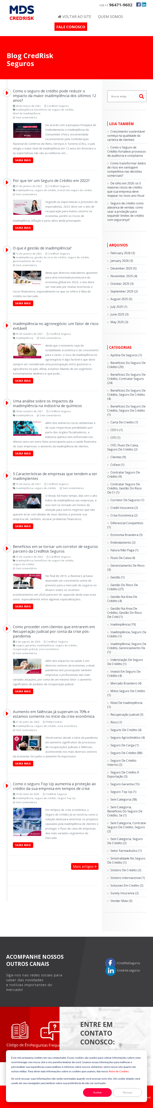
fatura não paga (124, 550)
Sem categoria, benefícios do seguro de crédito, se (124, 811)
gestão (117, 577)
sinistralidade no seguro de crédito (126, 860)
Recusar (127, 1092)
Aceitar (97, 1092)
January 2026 (121, 261)
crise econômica (49, 649)
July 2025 (118, 307)
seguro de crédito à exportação (123, 774)
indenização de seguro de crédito (125, 662)
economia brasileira (126, 535)
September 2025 (124, 291)
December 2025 (123, 268)
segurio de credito (125, 730)
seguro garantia (26, 645)
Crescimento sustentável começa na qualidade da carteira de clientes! (126, 135)
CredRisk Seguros (58, 106)
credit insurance (124, 508)
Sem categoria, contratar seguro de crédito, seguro (126, 827)
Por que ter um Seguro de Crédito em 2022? (51, 180)
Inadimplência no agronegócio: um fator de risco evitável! (56, 326)
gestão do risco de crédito (50, 257)
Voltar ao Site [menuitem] (76, 16)
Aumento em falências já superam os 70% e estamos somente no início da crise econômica (53, 714)
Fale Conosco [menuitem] (70, 26)
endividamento (122, 542)
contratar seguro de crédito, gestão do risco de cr (124, 488)
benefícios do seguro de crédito (54, 109)
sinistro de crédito (125, 870)
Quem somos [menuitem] (110, 16)
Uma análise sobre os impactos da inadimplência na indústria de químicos (47, 403)
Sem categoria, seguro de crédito (125, 841)
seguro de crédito (45, 190)
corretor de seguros (127, 500)
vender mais (121, 901)
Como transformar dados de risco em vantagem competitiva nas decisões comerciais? (126, 169)
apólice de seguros (126, 355)
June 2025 (119, 314)
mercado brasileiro (125, 683)
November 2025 (123, 276)
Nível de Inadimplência (26, 113)
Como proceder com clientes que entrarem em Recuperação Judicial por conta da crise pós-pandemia (54, 631)
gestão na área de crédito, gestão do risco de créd (124, 612)
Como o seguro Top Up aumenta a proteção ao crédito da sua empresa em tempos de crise (54, 786)
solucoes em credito (126, 885)
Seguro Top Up (66, 798)
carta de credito (124, 422)
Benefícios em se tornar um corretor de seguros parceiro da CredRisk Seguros (55, 549)
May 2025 (119, 322)
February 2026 (122, 253)
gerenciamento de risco (27, 261)
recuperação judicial (25, 649)
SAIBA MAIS (23, 160)
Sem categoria (123, 799)
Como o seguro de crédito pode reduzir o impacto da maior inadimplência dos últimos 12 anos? (54, 95)
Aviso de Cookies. (119, 1071)
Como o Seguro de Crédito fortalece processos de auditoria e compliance (126, 151)
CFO (115, 438)
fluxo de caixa (122, 558)
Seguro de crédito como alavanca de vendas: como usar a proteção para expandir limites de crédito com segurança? (125, 211)
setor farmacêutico (126, 851)
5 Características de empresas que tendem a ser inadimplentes (55, 476)
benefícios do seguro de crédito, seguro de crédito (126, 394)
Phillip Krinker (54, 722)
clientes (118, 457)
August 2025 (121, 299)
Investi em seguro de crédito (74, 190)
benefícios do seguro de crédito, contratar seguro (126, 379)
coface (117, 465)
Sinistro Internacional (127, 878)
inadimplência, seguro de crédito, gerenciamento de (126, 648)
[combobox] (126, 96)
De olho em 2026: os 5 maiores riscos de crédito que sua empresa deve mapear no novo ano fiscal (125, 189)
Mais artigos (84, 866)
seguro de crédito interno (121, 762)
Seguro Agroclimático (127, 737)
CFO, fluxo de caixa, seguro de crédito (123, 447)
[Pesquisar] (141, 96)
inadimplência (24, 109)
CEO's (116, 430)
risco (116, 722)
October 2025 (122, 284)
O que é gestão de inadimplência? (42, 248)
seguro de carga (124, 745)
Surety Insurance (124, 893)
